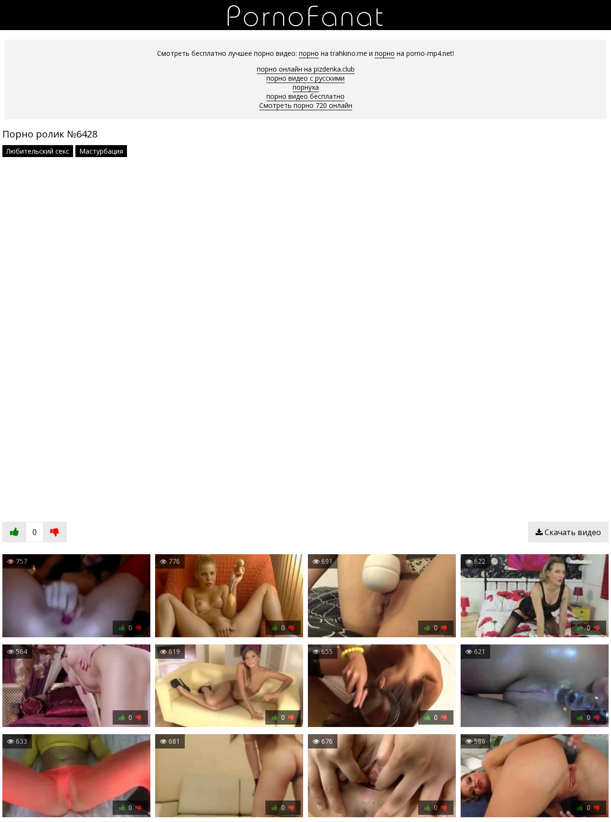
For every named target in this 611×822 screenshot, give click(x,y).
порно (309, 53)
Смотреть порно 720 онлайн (305, 105)
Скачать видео (572, 532)
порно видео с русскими (305, 78)
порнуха (306, 87)
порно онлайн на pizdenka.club (306, 69)
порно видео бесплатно (305, 96)
